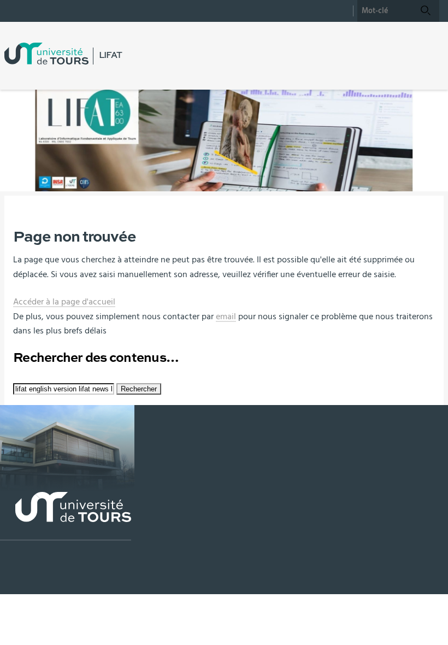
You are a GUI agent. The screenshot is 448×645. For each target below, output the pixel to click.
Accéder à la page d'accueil (64, 301)
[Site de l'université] (65, 516)
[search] (384, 11)
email (226, 316)
